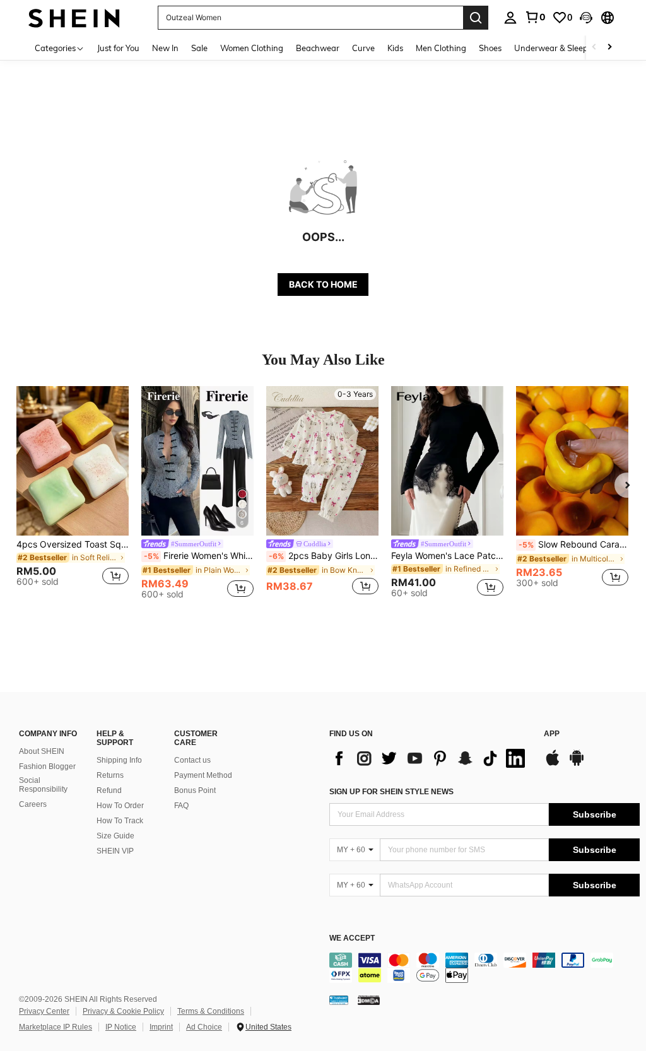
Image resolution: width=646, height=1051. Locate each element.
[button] (586, 17)
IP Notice (120, 1027)
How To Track (120, 820)
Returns (110, 775)
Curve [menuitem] (363, 48)
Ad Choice (204, 1027)
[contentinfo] (484, 968)
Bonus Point (195, 790)
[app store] (552, 764)
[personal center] (510, 17)
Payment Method (203, 775)
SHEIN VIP (115, 851)
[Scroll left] (594, 47)
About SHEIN (41, 751)
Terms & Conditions (210, 1011)
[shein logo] (74, 17)
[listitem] (72, 491)
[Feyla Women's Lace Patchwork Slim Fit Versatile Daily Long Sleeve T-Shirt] (447, 461)
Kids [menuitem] (395, 48)
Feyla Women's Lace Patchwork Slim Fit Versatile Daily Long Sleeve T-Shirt (447, 556)
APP (552, 734)
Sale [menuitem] (199, 48)
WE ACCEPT (352, 938)
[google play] (576, 764)
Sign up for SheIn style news (391, 791)
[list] (430, 758)
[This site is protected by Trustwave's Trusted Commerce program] (338, 999)
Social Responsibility (43, 785)
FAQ (181, 805)
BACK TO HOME (323, 284)
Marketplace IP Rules (55, 1027)
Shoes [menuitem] (490, 48)
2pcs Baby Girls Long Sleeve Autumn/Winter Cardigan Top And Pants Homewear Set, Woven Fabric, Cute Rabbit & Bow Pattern (324, 556)
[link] (535, 17)
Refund (109, 790)
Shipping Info (119, 760)
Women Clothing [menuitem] (251, 48)
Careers (33, 804)
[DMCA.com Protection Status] (369, 999)
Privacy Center (44, 1011)
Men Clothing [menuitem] (441, 48)
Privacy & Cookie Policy (123, 1011)
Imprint (161, 1027)
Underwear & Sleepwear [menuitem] (561, 48)
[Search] (475, 18)
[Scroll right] (609, 47)
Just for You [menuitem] (118, 48)
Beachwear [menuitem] (317, 48)
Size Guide (115, 835)
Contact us (192, 760)
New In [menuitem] (165, 48)
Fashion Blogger (47, 766)
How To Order (120, 805)
